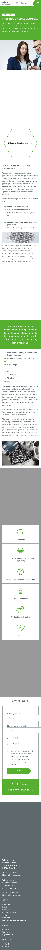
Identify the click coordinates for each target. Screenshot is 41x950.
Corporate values (8, 912)
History (4, 910)
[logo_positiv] (6, 3)
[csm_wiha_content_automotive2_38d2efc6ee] (20, 453)
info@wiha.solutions (13, 875)
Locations (5, 907)
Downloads (6, 918)
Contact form (6, 944)
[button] (25, 3)
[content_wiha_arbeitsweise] (20, 237)
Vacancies (6, 932)
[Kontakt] (17, 3)
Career (4, 929)
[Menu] (38, 3)
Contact (5, 915)
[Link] (20, 534)
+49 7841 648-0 (11, 872)
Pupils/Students (8, 935)
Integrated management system (13, 920)
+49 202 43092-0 (12, 892)
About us (5, 904)
